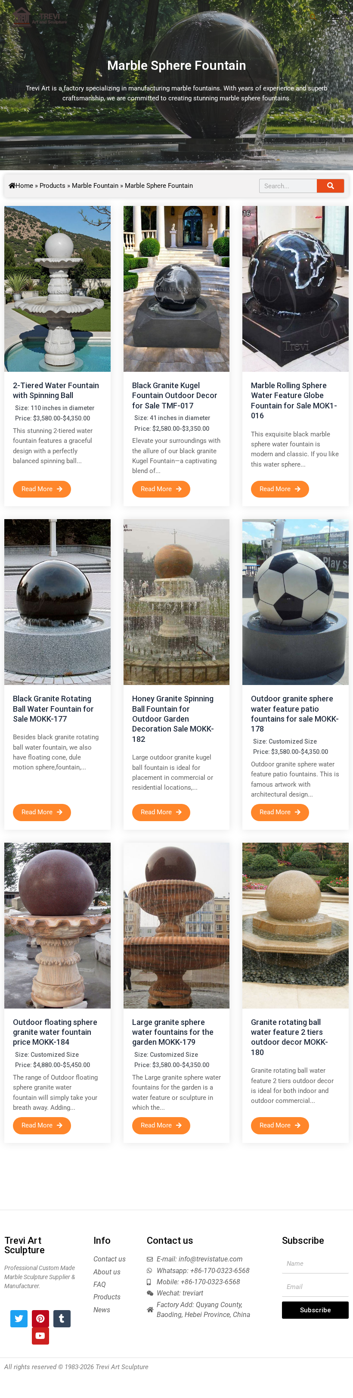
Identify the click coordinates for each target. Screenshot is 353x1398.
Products (52, 186)
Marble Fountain (95, 186)
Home (24, 186)
